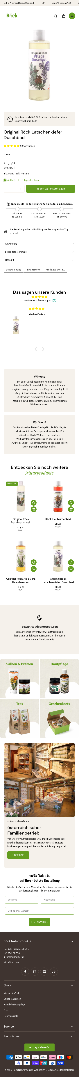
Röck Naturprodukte (23, 1070)
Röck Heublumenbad (58, 519)
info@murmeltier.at (14, 957)
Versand (25, 173)
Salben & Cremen (12, 999)
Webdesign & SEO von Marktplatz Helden (54, 1070)
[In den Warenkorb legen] (34, 509)
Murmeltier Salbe (12, 993)
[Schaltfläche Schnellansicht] (34, 503)
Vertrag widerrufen (39, 1047)
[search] (55, 16)
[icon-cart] (64, 16)
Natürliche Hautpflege (15, 1004)
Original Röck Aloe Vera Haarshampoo (20, 580)
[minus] (7, 189)
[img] (39, 297)
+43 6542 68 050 (12, 953)
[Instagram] (35, 972)
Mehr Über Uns (11, 962)
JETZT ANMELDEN (39, 922)
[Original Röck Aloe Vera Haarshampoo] (21, 556)
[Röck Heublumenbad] (58, 496)
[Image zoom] (39, 65)
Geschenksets (11, 1016)
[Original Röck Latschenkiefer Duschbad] (58, 556)
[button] (50, 189)
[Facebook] (25, 972)
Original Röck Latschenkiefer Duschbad (58, 580)
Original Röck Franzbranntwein (20, 520)
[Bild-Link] (19, 678)
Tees (6, 1010)
